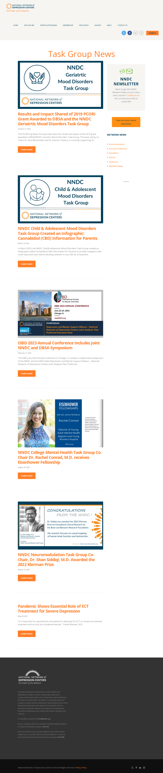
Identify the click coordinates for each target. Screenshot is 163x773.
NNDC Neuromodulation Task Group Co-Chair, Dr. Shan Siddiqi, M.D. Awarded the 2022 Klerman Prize (56, 559)
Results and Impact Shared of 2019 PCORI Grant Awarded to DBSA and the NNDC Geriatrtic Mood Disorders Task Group (56, 118)
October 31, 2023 (24, 129)
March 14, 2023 (23, 243)
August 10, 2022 (24, 569)
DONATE (152, 33)
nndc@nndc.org (44, 719)
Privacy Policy (80, 767)
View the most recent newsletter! (126, 122)
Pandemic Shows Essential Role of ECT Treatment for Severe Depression (53, 608)
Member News (116, 166)
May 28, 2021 (23, 616)
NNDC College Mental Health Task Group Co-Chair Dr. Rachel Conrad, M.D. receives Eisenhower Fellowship (60, 457)
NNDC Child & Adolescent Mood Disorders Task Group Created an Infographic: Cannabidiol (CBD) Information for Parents (57, 233)
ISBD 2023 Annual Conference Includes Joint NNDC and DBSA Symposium (59, 345)
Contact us (131, 95)
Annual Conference (118, 148)
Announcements (117, 144)
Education (113, 153)
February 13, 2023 (24, 353)
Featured (113, 161)
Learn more (26, 149)
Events (112, 157)
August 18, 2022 (24, 467)
